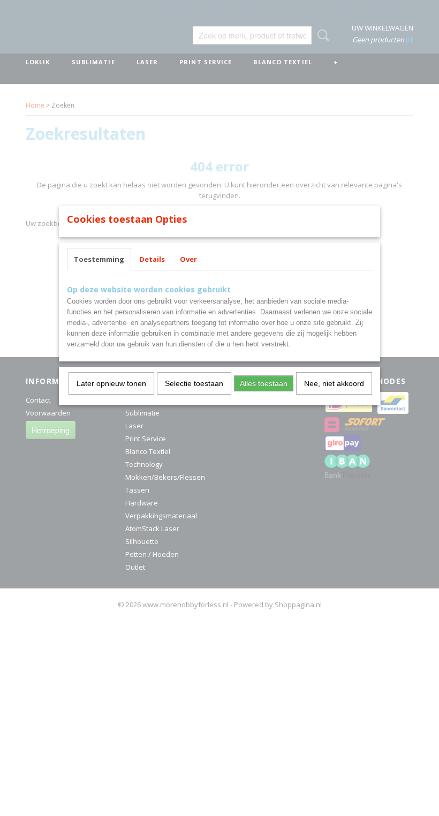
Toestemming (99, 259)
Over (188, 259)
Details (152, 259)
